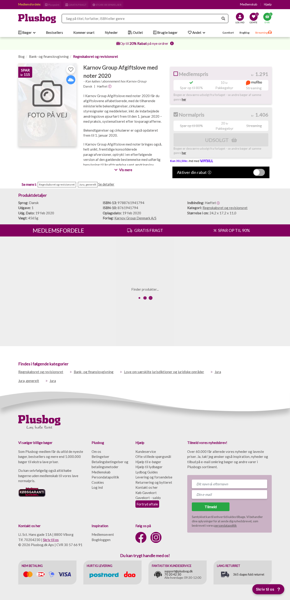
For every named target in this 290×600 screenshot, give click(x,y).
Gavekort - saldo (148, 498)
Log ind (97, 487)
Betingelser (100, 456)
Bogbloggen (101, 540)
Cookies (98, 482)
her (184, 99)
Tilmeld (211, 506)
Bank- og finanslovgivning (49, 56)
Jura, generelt (28, 381)
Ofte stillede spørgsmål (153, 456)
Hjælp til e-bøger (148, 462)
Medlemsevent (103, 534)
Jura (218, 372)
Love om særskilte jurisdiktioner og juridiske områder (164, 372)
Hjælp (268, 4)
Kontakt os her (146, 487)
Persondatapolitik (105, 477)
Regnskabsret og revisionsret (95, 56)
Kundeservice (145, 451)
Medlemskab (248, 4)
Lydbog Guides (146, 472)
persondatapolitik (225, 525)
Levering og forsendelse (153, 477)
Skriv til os (51, 540)
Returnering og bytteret (153, 482)
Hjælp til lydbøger (149, 467)
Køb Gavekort (146, 493)
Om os (96, 451)
